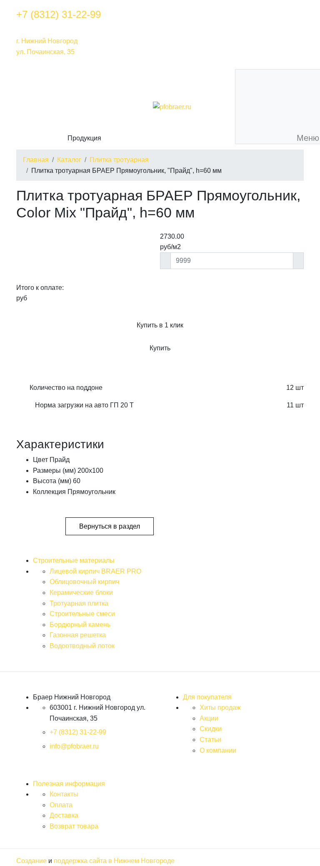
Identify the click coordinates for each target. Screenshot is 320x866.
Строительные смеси (82, 613)
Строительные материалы (74, 560)
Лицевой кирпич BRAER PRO (95, 571)
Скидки (211, 728)
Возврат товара (74, 826)
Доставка (64, 815)
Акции (209, 718)
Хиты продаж (220, 707)
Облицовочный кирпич (84, 581)
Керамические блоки (81, 592)
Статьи (210, 739)
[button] (84, 107)
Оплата (61, 805)
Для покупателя (207, 697)
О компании (218, 750)
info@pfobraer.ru (74, 746)
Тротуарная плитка (79, 603)
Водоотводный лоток (82, 645)
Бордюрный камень (80, 624)
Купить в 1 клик (160, 325)
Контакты (64, 794)
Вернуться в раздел (109, 526)
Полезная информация (69, 783)
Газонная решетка (78, 635)
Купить (160, 348)
